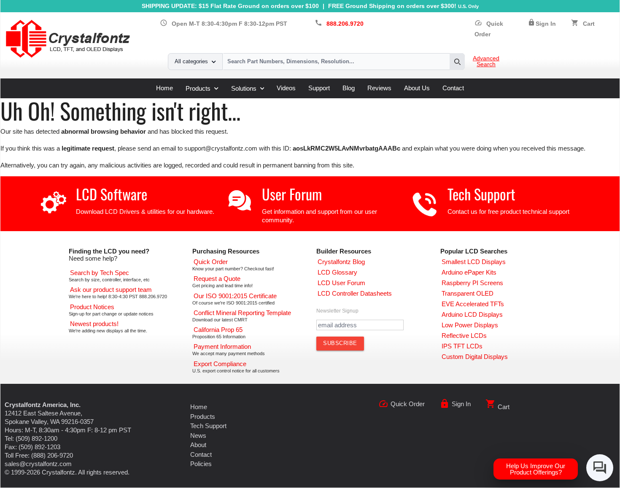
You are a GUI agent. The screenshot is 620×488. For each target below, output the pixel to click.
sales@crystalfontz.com (38, 463)
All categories (191, 61)
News (198, 435)
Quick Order (408, 403)
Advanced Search (486, 61)
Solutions (243, 88)
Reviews (379, 88)
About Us (417, 88)
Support (319, 88)
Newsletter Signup (337, 311)
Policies (201, 463)
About (198, 444)
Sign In (546, 24)
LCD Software (111, 194)
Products (198, 88)
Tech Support (481, 194)
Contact (453, 88)
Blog (348, 88)
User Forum (292, 194)
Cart (589, 24)
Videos (286, 88)
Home (164, 88)
